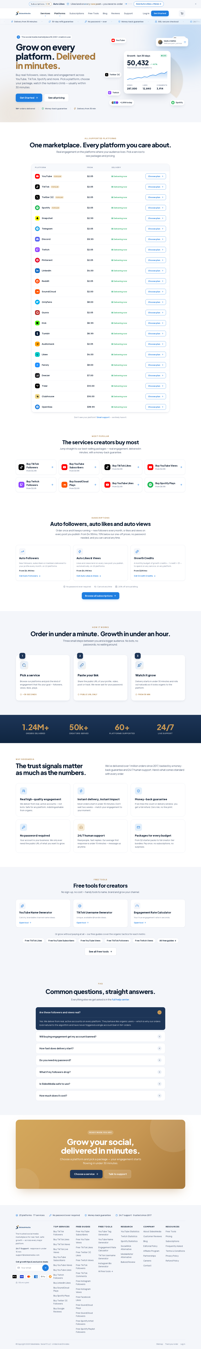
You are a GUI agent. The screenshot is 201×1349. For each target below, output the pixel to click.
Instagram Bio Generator (105, 1265)
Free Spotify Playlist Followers (85, 1330)
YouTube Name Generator (105, 1241)
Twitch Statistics (129, 1236)
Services (45, 13)
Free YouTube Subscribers (61, 940)
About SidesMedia (152, 1231)
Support (128, 13)
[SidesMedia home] (23, 13)
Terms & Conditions (175, 1250)
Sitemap (159, 1344)
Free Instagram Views (83, 1290)
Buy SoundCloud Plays (61, 1289)
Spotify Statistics (129, 1241)
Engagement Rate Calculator (107, 1249)
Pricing (169, 1236)
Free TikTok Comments (81, 1275)
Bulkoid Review (128, 1262)
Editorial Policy (150, 1246)
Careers (147, 1260)
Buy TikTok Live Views (60, 1251)
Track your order (171, 1344)
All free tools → (105, 1271)
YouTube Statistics (130, 1231)
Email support (103, 417)
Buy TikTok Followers (58, 1233)
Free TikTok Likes (33, 940)
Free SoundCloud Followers (84, 1314)
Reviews (115, 13)
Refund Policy (172, 1260)
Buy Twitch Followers (58, 1276)
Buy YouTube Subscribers (59, 1259)
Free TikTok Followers (118, 940)
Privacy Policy (172, 1255)
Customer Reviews (152, 1236)
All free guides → (168, 940)
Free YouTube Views (90, 940)
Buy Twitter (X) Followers (60, 1302)
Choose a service (84, 1174)
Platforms (59, 13)
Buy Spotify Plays (61, 1295)
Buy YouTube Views (62, 1265)
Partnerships (149, 1255)
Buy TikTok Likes (61, 1239)
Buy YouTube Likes (62, 1270)
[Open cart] (182, 13)
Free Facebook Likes (83, 1298)
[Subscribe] (45, 1268)
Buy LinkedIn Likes (62, 1282)
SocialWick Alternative (126, 1248)
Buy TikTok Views (61, 1244)
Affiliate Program (151, 1250)
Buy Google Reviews (58, 1310)
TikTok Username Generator (107, 1257)
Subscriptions (76, 13)
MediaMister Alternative (127, 1255)
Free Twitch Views (144, 940)
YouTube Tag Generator (104, 1233)
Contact (147, 1265)
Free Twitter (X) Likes (83, 1254)
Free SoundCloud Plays (84, 1306)
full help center (120, 999)
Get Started (160, 13)
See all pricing (56, 97)
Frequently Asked (174, 1246)
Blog (105, 13)
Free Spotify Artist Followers (85, 1322)
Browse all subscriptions (99, 595)
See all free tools (99, 951)
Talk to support (118, 1174)
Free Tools (93, 13)
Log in (146, 13)
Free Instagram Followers (83, 1283)
